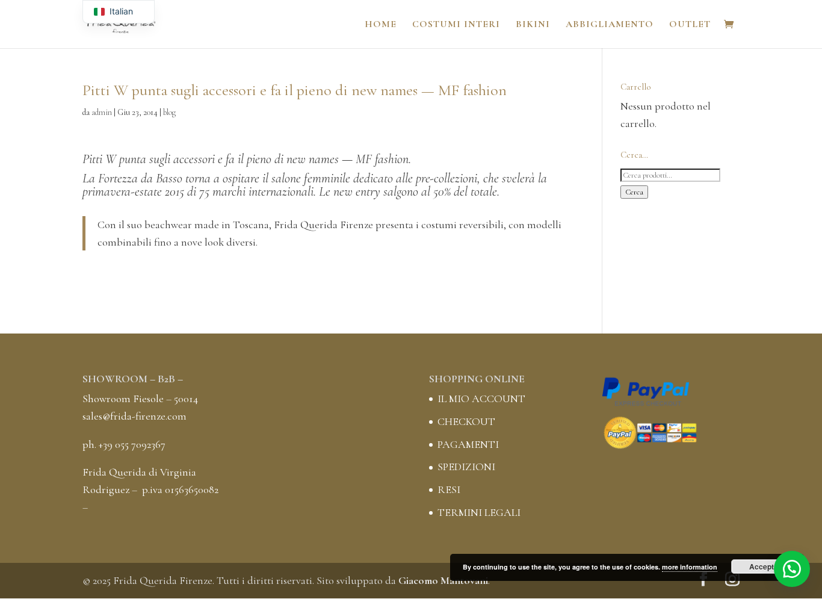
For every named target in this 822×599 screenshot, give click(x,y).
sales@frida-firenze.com (134, 416)
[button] (792, 569)
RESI (448, 489)
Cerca (634, 192)
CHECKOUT (466, 421)
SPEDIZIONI (466, 466)
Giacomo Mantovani (443, 580)
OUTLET (690, 25)
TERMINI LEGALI (479, 512)
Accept (761, 566)
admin (101, 112)
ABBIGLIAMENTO (610, 25)
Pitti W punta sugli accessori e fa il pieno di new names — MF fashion (245, 159)
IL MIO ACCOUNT (481, 398)
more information (689, 566)
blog (169, 112)
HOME (381, 25)
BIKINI (533, 25)
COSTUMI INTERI (456, 25)
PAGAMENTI (468, 444)
